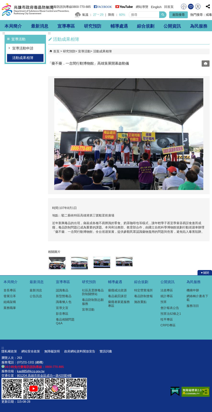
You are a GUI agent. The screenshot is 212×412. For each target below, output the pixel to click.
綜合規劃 (145, 26)
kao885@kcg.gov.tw (31, 371)
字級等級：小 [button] (184, 6)
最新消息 (39, 26)
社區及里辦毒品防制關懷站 (93, 292)
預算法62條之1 (170, 313)
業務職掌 (10, 308)
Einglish (156, 7)
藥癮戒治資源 (117, 290)
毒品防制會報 (143, 296)
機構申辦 (193, 290)
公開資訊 (172, 26)
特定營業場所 (143, 290)
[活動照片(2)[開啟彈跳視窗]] (79, 263)
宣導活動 (84, 51)
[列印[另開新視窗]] (206, 63)
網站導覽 (142, 6)
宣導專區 (66, 26)
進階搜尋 (178, 14)
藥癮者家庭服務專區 (119, 303)
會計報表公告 (169, 308)
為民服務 (198, 26)
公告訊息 (36, 296)
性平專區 (166, 319)
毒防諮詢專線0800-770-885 (72, 6)
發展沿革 (10, 296)
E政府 (175, 391)
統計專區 (166, 296)
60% (122, 14)
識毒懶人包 (63, 302)
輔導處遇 (119, 26)
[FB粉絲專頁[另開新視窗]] (102, 8)
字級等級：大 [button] (198, 6)
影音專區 (62, 313)
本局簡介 (13, 26)
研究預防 (92, 26)
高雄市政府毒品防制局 (35, 10)
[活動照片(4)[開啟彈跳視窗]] (124, 261)
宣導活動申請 (22, 48)
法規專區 (166, 290)
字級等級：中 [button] (191, 6)
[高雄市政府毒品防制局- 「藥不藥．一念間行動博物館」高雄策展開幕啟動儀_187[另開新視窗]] (54, 398)
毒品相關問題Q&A (65, 321)
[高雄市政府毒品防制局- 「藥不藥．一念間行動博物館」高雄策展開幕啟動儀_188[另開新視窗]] (76, 398)
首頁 (56, 51)
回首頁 (168, 6)
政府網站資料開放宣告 (79, 351)
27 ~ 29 (98, 14)
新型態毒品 (63, 296)
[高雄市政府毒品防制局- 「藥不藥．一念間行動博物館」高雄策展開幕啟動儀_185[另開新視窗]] (12, 398)
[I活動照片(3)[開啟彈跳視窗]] (102, 262)
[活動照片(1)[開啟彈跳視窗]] (57, 263)
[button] (162, 14)
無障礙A (196, 392)
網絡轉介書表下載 (197, 297)
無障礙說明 (52, 351)
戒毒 (209, 14)
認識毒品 (62, 290)
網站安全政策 (30, 351)
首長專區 (10, 290)
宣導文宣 (62, 308)
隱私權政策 (9, 351)
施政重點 (140, 302)
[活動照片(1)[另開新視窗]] (128, 134)
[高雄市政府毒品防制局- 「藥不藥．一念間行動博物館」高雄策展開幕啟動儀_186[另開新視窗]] (33, 398)
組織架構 (10, 302)
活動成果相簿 (22, 58)
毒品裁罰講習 (117, 296)
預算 (163, 302)
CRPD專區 (168, 325)
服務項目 (193, 305)
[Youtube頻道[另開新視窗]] (124, 8)
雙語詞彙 (106, 351)
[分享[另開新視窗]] (208, 6)
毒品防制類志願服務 (93, 301)
